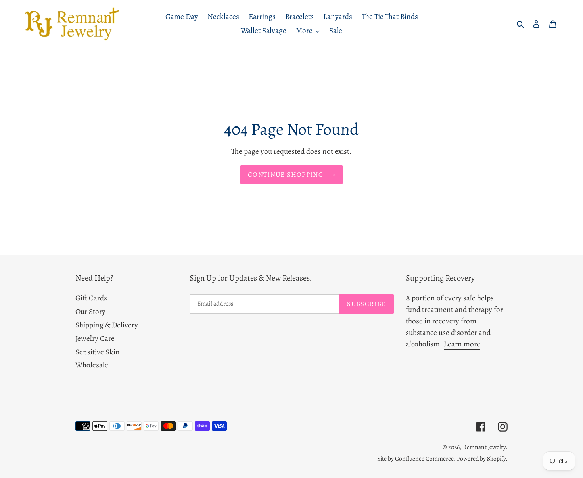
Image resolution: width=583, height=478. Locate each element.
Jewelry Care (95, 338)
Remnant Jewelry (484, 447)
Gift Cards (91, 298)
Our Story (90, 311)
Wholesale (91, 364)
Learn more (462, 343)
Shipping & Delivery (106, 324)
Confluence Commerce (424, 458)
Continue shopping (285, 174)
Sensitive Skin (97, 351)
